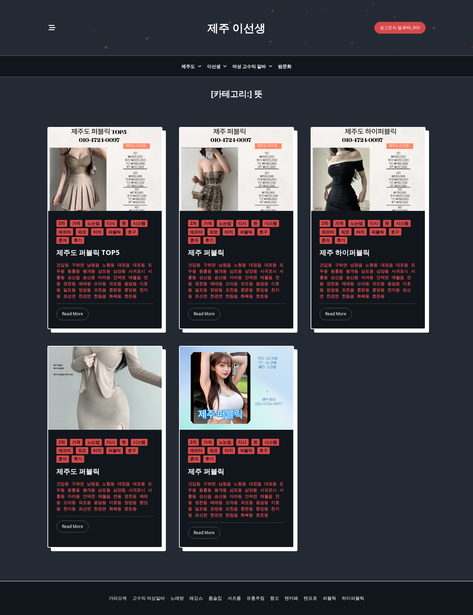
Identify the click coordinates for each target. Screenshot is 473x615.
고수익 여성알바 (148, 598)
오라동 (100, 284)
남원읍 (93, 265)
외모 (82, 232)
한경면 (85, 296)
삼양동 (119, 271)
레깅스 (196, 598)
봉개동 (89, 271)
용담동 (130, 284)
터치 (97, 232)
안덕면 (119, 277)
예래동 (85, 284)
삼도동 (104, 271)
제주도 (188, 66)
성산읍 (74, 277)
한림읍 (100, 296)
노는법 (93, 223)
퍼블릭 (114, 232)
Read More (72, 314)
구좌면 (78, 265)
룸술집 (215, 598)
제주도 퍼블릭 (78, 471)
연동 (117, 496)
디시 (111, 223)
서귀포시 (136, 271)
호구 (132, 232)
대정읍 (123, 265)
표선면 (69, 296)
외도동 (115, 284)
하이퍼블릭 (353, 598)
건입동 (62, 265)
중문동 (115, 290)
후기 (78, 240)
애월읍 (134, 277)
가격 (76, 223)
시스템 (139, 223)
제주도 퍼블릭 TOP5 (87, 252)
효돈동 (130, 296)
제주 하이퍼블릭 (345, 252)
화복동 (115, 296)
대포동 (139, 265)
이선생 (214, 66)
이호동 (115, 502)
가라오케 (118, 598)
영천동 (69, 284)
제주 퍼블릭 (206, 252)
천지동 (393, 290)
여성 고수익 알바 (249, 66)
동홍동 (74, 271)
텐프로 (310, 598)
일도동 (69, 290)
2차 (62, 223)
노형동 (108, 265)
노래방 (177, 598)
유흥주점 (256, 598)
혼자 (63, 240)
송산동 (89, 277)
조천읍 (100, 290)
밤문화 (285, 66)
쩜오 (274, 598)
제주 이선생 (236, 27)
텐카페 (291, 598)
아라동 (104, 277)
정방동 (85, 290)
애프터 (65, 232)
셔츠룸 (234, 598)
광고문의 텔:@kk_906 (400, 28)
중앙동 (130, 290)
